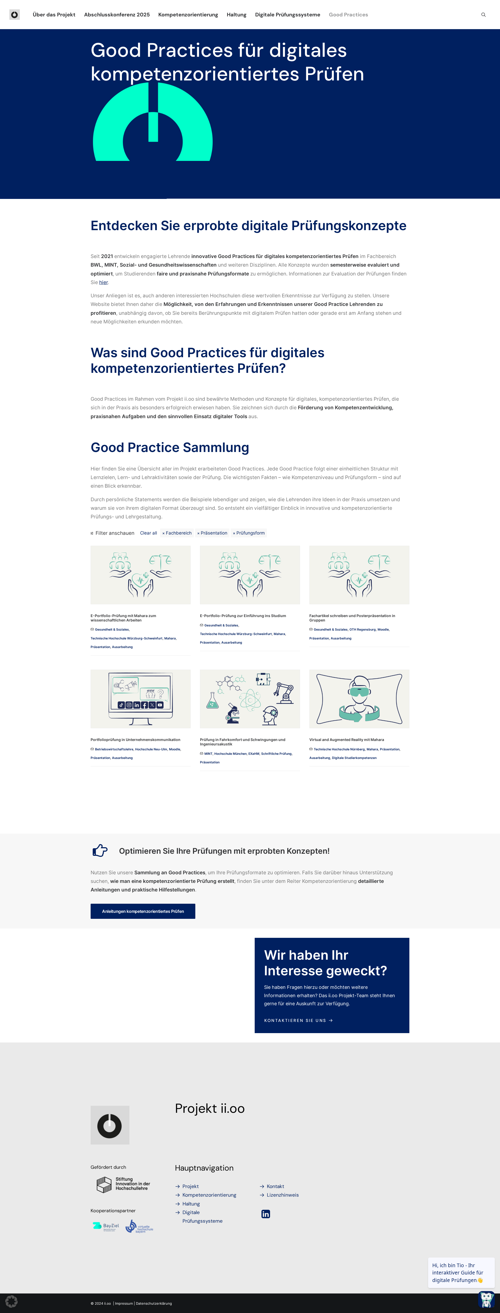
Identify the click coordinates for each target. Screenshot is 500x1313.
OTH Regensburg (362, 629)
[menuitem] (54, 14)
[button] (486, 14)
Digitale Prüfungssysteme (287, 14)
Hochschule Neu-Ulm (151, 749)
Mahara (170, 638)
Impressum (124, 1303)
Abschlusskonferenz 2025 (117, 14)
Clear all (148, 533)
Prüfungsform (250, 533)
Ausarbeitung (122, 647)
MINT (208, 754)
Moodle (383, 629)
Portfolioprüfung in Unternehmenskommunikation (135, 739)
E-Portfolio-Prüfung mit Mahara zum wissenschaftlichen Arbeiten (123, 617)
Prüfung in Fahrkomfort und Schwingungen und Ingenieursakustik (242, 741)
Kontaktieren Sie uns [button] (295, 1020)
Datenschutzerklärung (154, 1303)
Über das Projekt (54, 14)
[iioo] (14, 14)
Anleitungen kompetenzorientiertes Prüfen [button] (143, 911)
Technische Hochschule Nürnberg (339, 749)
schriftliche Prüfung (276, 754)
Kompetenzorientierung (188, 14)
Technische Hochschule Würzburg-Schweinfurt (126, 638)
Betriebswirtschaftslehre (114, 749)
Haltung (237, 14)
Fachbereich (179, 533)
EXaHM (253, 754)
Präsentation (214, 533)
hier (103, 282)
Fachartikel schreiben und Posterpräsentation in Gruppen (352, 617)
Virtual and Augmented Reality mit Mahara (346, 739)
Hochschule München (230, 754)
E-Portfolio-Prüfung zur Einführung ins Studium (243, 615)
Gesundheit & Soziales (112, 629)
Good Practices (348, 14)
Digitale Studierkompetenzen (354, 758)
